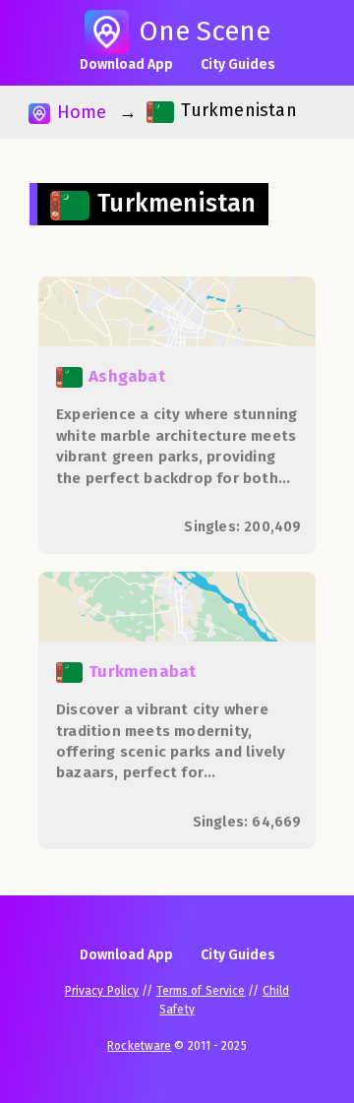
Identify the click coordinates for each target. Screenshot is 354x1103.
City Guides (238, 64)
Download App (126, 64)
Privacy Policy (102, 991)
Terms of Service (201, 991)
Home (78, 112)
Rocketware (139, 1046)
